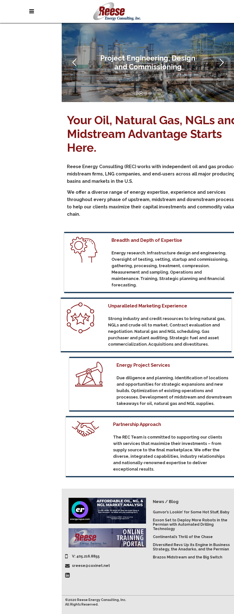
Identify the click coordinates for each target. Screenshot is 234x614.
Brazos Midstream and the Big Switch (187, 557)
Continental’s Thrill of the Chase (183, 537)
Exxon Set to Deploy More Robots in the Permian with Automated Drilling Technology (190, 524)
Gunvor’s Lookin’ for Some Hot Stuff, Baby (191, 512)
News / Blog (165, 501)
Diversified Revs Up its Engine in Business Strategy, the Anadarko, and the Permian (191, 547)
